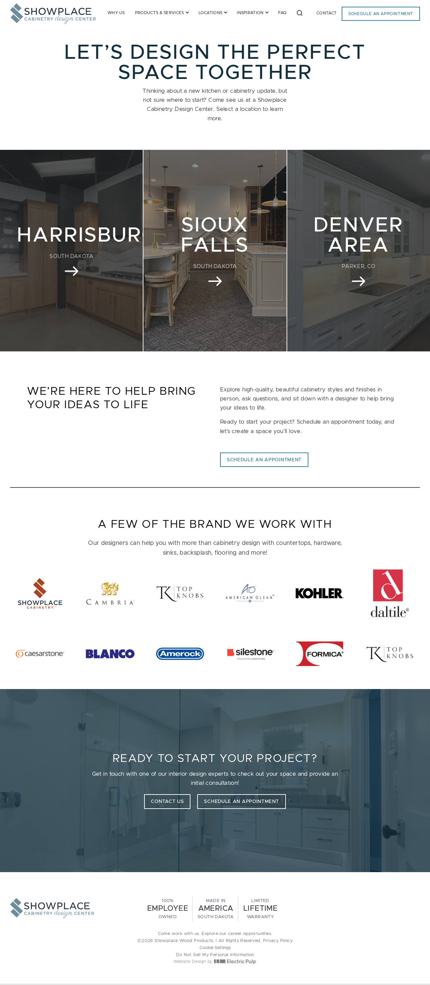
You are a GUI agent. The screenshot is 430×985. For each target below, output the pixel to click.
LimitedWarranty (260, 909)
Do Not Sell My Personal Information (215, 955)
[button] (300, 13)
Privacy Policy (278, 941)
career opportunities (249, 934)
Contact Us (167, 801)
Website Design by (193, 961)
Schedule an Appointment (380, 14)
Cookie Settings (215, 948)
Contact (326, 13)
